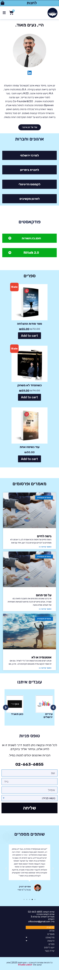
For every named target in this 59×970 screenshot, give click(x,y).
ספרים (51, 944)
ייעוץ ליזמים (49, 947)
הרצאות (50, 940)
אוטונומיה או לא (41, 657)
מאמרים (50, 934)
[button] (29, 3)
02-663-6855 (29, 764)
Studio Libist (25, 964)
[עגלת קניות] (10, 12)
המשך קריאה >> (45, 547)
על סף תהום (43, 595)
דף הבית (50, 927)
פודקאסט (50, 937)
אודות (51, 930)
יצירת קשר (49, 950)
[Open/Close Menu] (4, 12)
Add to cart (29, 335)
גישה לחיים (44, 536)
